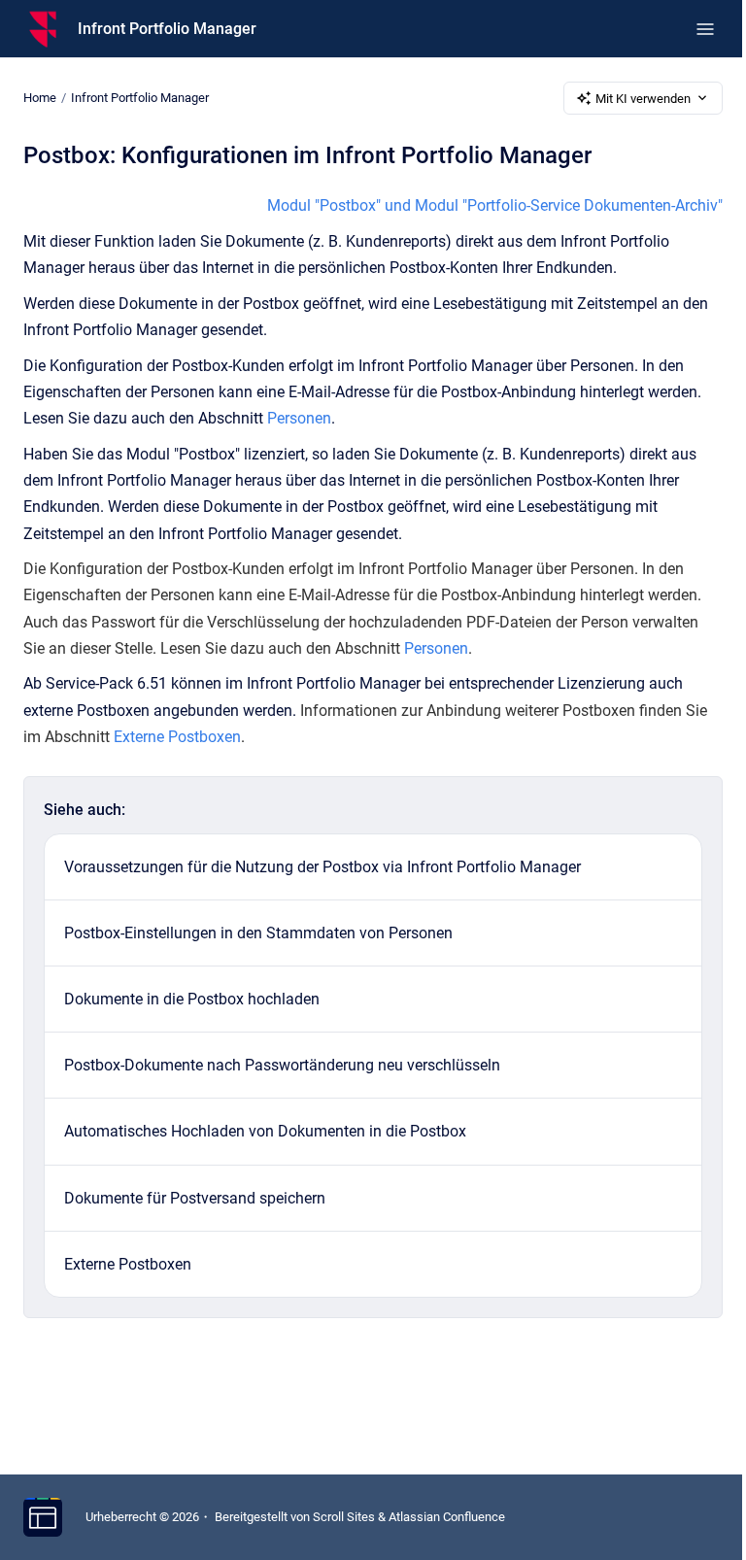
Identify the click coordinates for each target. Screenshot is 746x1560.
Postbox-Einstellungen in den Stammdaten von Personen (258, 933)
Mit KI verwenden (643, 98)
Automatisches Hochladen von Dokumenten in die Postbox (265, 1131)
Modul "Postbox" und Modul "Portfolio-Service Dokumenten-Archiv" (495, 205)
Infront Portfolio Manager (167, 28)
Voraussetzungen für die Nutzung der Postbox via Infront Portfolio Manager (322, 867)
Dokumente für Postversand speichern (194, 1198)
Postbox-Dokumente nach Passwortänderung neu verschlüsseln (282, 1065)
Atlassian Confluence (447, 1516)
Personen (299, 418)
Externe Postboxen (177, 737)
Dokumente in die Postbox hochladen (192, 999)
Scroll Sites (344, 1516)
